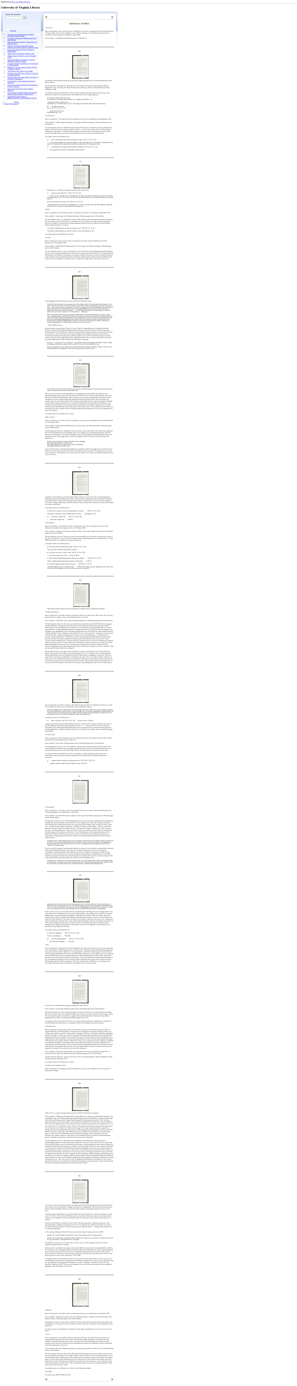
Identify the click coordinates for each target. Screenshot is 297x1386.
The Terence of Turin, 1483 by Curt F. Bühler (20, 71)
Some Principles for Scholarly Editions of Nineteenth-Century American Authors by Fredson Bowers (22, 93)
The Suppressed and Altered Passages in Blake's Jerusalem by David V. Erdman (20, 35)
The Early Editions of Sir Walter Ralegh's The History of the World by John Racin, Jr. (22, 78)
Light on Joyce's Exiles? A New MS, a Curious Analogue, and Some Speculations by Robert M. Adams (22, 46)
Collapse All (7, 104)
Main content (15, 2)
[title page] (13, 31)
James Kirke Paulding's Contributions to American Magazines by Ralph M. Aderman (21, 60)
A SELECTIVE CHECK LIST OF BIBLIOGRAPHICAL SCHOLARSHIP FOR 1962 (22, 97)
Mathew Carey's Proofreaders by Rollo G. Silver (21, 53)
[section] (16, 102)
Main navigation (25, 2)
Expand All (15, 104)
